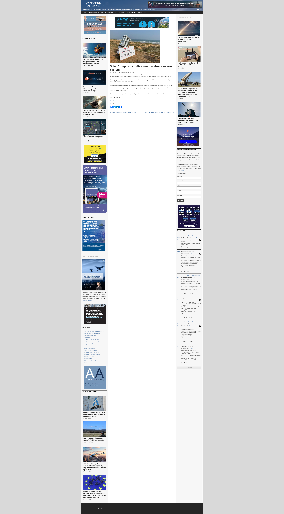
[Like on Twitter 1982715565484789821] (187, 317)
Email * (178, 185)
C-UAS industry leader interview (92, 333)
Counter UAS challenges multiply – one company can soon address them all (188, 120)
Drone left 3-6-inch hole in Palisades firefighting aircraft (159, 112)
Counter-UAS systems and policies (127, 72)
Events (85, 346)
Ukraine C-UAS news (89, 356)
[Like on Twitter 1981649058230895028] (187, 362)
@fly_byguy (192, 237)
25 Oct (190, 325)
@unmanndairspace (185, 253)
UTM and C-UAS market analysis (92, 360)
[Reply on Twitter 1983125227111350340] (181, 271)
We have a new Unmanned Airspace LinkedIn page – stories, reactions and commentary (93, 62)
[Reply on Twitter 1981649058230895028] (181, 362)
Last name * (180, 181)
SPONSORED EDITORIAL (89, 38)
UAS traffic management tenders (92, 354)
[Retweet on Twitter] (184, 235)
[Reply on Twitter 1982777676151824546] (181, 293)
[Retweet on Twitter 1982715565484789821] (184, 317)
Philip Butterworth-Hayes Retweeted (193, 235)
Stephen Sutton (185, 237)
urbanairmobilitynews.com (188, 277)
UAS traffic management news (91, 352)
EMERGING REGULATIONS (89, 391)
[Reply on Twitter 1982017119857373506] (181, 342)
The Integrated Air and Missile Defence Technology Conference (189, 39)
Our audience (121, 12)
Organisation (180, 195)
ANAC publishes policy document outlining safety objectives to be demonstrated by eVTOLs (94, 467)
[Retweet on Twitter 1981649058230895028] (184, 362)
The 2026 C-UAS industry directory (108, 12)
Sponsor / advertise (131, 12)
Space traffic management (90, 350)
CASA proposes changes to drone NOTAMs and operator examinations (93, 440)
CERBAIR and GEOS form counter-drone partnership (124, 112)
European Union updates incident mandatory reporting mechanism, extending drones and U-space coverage (94, 494)
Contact (140, 12)
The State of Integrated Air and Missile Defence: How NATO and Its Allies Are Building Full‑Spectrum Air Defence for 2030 (187, 92)
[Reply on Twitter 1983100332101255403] (181, 247)
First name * (180, 176)
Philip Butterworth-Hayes (187, 251)
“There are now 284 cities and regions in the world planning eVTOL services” (94, 112)
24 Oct (192, 348)
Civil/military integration (90, 335)
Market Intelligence (93, 12)
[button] (145, 12)
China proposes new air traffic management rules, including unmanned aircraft (94, 414)
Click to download (87, 300)
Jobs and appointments (89, 348)
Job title (179, 190)
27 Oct (190, 279)
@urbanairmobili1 (184, 279)
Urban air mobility (88, 358)
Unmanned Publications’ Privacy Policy (93, 508)
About (85, 12)
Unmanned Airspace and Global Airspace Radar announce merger (92, 89)
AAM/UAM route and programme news (93, 331)
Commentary (87, 337)
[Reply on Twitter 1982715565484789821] (181, 317)
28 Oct (197, 237)
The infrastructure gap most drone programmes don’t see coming (94, 138)
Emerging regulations (89, 344)
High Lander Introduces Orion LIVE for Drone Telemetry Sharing (189, 65)
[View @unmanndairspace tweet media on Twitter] (182, 267)
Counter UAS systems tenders (91, 339)
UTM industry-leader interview (91, 363)
